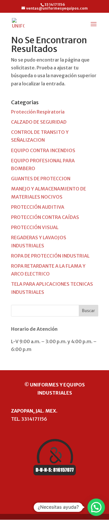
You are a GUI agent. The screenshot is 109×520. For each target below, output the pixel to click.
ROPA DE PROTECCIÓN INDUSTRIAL (50, 256)
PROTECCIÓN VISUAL (34, 227)
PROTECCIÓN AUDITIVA (37, 207)
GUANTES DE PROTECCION (40, 178)
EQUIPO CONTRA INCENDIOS (43, 150)
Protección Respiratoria (38, 112)
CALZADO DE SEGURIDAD (39, 122)
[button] (96, 507)
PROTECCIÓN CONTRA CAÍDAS (45, 217)
